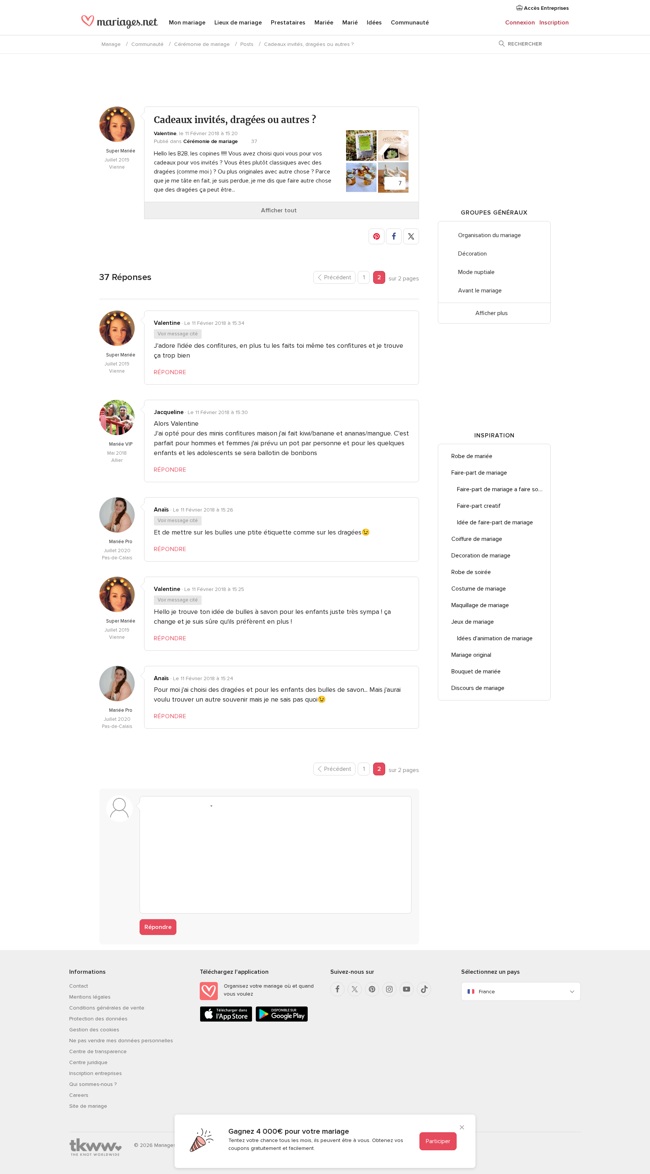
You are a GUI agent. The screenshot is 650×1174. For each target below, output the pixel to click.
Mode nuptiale (476, 272)
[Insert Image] (221, 806)
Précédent (337, 277)
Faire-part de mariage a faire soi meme (503, 489)
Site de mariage (88, 1106)
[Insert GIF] (249, 806)
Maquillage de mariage (480, 605)
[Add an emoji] (207, 806)
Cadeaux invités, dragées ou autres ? (309, 44)
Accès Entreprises (545, 8)
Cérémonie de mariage (202, 44)
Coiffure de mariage (476, 539)
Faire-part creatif (479, 506)
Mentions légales (90, 997)
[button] (376, 236)
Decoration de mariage (480, 555)
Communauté (410, 22)
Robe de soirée (471, 572)
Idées (374, 22)
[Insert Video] (235, 806)
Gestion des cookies (94, 1029)
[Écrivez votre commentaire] (275, 860)
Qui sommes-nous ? (93, 1084)
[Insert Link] (192, 806)
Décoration (472, 253)
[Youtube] (406, 989)
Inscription (554, 22)
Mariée (323, 22)
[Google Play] (281, 1020)
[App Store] (226, 1020)
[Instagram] (389, 989)
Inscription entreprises (95, 1073)
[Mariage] (119, 23)
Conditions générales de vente (106, 1008)
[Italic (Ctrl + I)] (164, 806)
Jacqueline (169, 412)
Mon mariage (187, 22)
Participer (438, 1141)
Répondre (158, 927)
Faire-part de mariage (479, 473)
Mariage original (471, 655)
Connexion (520, 22)
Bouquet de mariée (476, 671)
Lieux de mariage (238, 22)
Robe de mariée (471, 456)
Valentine (165, 133)
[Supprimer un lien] (178, 806)
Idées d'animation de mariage (495, 638)
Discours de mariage (477, 688)
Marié (350, 22)
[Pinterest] (372, 989)
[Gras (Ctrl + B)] (149, 806)
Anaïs (161, 509)
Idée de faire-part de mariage (495, 522)
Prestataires (288, 22)
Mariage (111, 44)
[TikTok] (424, 989)
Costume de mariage (478, 588)
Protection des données (98, 1019)
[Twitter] (355, 989)
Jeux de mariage (472, 622)
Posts (247, 44)
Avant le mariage (480, 290)
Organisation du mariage (489, 235)
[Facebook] (337, 989)
